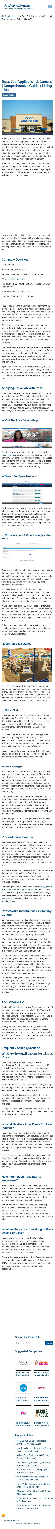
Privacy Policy (27, 1523)
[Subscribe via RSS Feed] (3, 1515)
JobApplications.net (17, 5)
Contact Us (18, 1523)
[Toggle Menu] (50, 6)
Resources (36, 1523)
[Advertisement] (27, 51)
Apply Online (9, 95)
